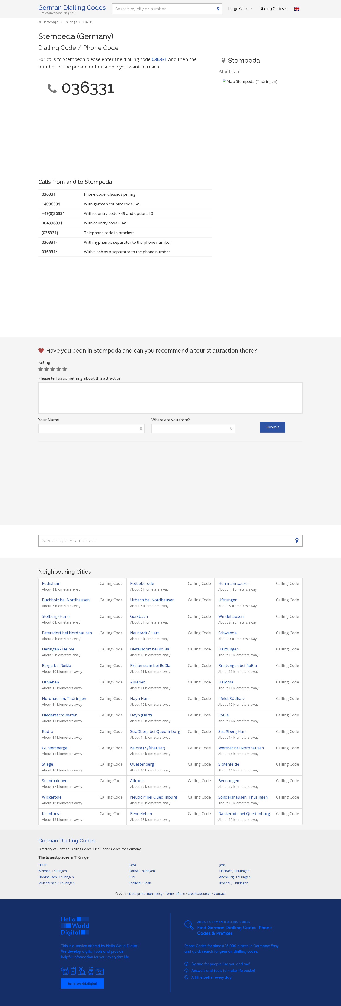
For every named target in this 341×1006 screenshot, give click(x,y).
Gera (132, 865)
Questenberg (142, 764)
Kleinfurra (51, 813)
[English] (297, 8)
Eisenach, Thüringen (234, 871)
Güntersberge (54, 747)
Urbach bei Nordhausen (152, 599)
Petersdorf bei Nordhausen (67, 632)
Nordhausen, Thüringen (64, 698)
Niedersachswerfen (59, 715)
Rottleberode (142, 583)
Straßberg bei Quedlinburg (155, 731)
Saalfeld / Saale (140, 883)
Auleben (137, 682)
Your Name (48, 419)
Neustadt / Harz (144, 632)
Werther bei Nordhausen (241, 747)
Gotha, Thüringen (142, 871)
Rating (44, 362)
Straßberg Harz (232, 731)
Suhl (132, 877)
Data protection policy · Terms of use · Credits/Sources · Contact (177, 893)
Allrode (137, 780)
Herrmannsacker (233, 583)
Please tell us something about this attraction (79, 378)
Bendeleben (141, 813)
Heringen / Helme (58, 649)
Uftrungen (227, 599)
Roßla (223, 715)
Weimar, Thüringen (52, 871)
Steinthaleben (54, 780)
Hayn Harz (140, 698)
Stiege (47, 764)
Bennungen (228, 780)
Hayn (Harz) (141, 715)
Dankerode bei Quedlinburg (244, 813)
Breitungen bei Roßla (237, 665)
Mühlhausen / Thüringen (56, 883)
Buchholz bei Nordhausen (66, 599)
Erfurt (42, 865)
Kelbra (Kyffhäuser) (147, 747)
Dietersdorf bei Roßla (149, 649)
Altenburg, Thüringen (235, 877)
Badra (47, 731)
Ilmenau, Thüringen (233, 883)
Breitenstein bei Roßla (150, 665)
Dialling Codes (271, 8)
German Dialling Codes (72, 7)
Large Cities (238, 8)
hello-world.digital (82, 983)
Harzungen (228, 649)
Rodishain (51, 583)
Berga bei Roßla (56, 665)
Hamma (225, 682)
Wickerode (51, 797)
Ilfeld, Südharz (231, 698)
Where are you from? (170, 419)
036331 (159, 59)
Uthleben (50, 682)
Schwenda (227, 632)
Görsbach (139, 616)
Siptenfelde (228, 764)
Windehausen (231, 616)
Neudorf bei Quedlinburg (153, 797)
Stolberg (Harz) (56, 616)
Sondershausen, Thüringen (243, 797)
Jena (222, 865)
